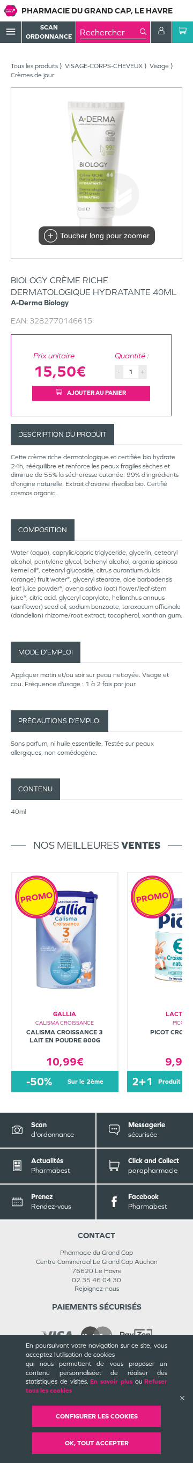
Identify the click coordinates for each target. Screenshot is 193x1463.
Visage (159, 66)
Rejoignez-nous (97, 1288)
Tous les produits (34, 66)
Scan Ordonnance (49, 32)
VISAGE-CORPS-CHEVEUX (104, 66)
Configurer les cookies (97, 1416)
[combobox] (110, 32)
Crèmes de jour (32, 75)
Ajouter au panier (96, 392)
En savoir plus (111, 1381)
